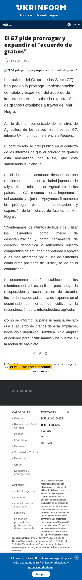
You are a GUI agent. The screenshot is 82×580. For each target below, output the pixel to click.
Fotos (46, 430)
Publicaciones (52, 418)
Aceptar (41, 574)
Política (18, 433)
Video (45, 437)
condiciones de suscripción (23, 505)
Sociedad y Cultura (26, 452)
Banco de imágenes (48, 15)
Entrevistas (50, 424)
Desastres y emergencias (22, 472)
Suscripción (26, 15)
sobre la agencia (24, 491)
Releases (48, 443)
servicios (19, 512)
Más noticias (41, 371)
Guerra (18, 418)
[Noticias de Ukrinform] (41, 7)
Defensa (19, 446)
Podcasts (48, 412)
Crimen (18, 464)
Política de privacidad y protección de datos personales (25, 523)
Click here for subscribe (30, 367)
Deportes (20, 458)
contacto (19, 497)
